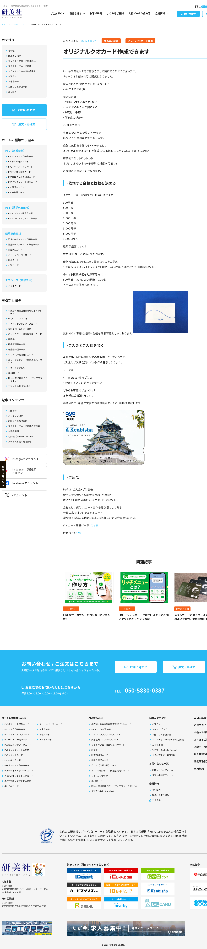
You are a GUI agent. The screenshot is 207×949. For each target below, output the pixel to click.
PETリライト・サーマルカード (22, 218)
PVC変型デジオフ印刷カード (21, 177)
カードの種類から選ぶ (14, 717)
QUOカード (13, 373)
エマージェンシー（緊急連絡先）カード (25, 361)
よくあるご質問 (115, 13)
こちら (94, 525)
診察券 (11, 339)
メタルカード (14, 286)
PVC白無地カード (16, 192)
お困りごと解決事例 (17, 86)
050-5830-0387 (145, 690)
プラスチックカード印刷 (19, 66)
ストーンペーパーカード (19, 255)
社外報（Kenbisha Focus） (21, 436)
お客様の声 (13, 81)
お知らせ (12, 76)
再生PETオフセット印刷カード (22, 239)
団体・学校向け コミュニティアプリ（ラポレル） (25, 379)
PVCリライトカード (17, 187)
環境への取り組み (160, 795)
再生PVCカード (15, 249)
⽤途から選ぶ (95, 717)
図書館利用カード (16, 344)
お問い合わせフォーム (162, 769)
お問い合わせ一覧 (159, 763)
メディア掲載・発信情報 (19, 441)
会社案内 (156, 789)
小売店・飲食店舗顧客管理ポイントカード (25, 312)
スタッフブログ (19, 24)
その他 (11, 50)
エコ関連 (12, 92)
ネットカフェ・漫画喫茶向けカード (25, 334)
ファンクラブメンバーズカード (23, 323)
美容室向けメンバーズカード (21, 329)
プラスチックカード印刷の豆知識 (24, 426)
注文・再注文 (26, 124)
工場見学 (156, 800)
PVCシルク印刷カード (18, 161)
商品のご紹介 (14, 56)
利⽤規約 (199, 768)
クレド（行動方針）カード (20, 354)
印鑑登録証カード (16, 349)
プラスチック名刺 (16, 367)
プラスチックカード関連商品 (22, 61)
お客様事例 (96, 13)
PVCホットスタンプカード (20, 166)
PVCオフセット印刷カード (20, 156)
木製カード (13, 265)
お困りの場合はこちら (3, 474)
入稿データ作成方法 (139, 13)
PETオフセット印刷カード (20, 213)
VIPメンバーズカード (18, 318)
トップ (4, 24)
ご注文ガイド (57, 13)
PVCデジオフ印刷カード (19, 172)
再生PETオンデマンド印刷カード (23, 244)
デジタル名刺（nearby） (20, 386)
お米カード (13, 260)
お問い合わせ (188, 13)
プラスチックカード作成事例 (22, 71)
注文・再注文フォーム (162, 775)
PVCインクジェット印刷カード (22, 182)
